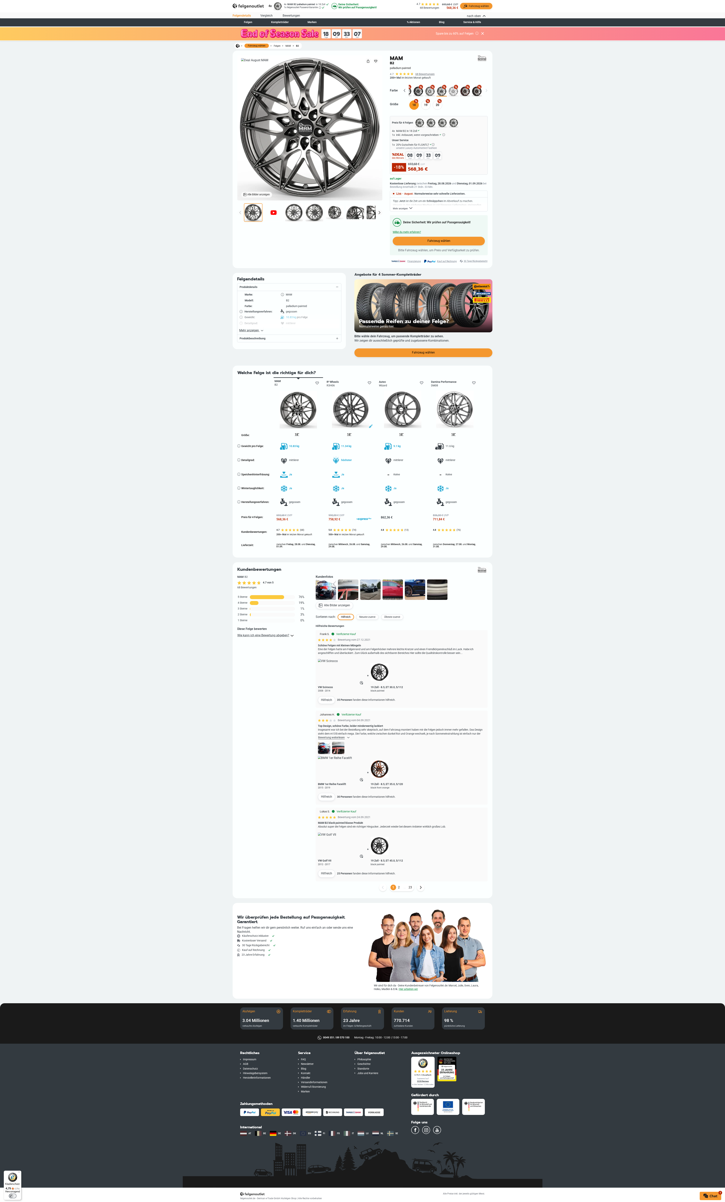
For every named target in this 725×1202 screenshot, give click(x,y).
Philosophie (364, 1059)
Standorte (363, 1068)
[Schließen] (482, 34)
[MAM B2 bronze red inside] (465, 91)
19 (425, 105)
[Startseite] (238, 45)
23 (410, 887)
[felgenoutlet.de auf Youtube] (437, 1130)
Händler (305, 1077)
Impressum (249, 1059)
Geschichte (363, 1064)
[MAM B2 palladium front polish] (430, 91)
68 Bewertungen (425, 74)
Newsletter (307, 1064)
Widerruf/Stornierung (313, 1086)
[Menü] (19, 1173)
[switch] (12, 1196)
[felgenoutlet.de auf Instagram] (426, 1130)
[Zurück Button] (383, 887)
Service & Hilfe (472, 22)
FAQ (303, 1059)
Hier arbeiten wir (408, 989)
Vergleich (266, 15)
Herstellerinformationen (257, 1077)
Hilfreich (326, 700)
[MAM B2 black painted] (418, 91)
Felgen (248, 22)
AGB (245, 1064)
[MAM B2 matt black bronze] (477, 91)
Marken (312, 22)
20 (437, 105)
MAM (288, 46)
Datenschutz (250, 1068)
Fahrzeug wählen (256, 45)
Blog (441, 22)
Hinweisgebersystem (255, 1073)
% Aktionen (413, 22)
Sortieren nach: (326, 617)
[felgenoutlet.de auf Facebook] (415, 1130)
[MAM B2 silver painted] (453, 91)
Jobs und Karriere (367, 1073)
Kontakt (305, 1073)
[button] (289, 287)
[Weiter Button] (420, 887)
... (404, 887)
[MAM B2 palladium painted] (442, 91)
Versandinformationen (314, 1082)
